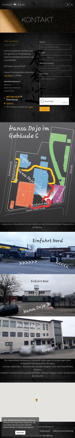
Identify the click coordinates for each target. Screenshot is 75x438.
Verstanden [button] (20, 432)
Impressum (45, 431)
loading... (10, 103)
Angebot (8, 75)
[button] (36, 400)
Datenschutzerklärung (63, 431)
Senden (44, 109)
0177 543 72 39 (13, 96)
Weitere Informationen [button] (25, 427)
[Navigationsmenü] (68, 4)
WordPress (48, 435)
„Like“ (30, 107)
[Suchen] (72, 4)
